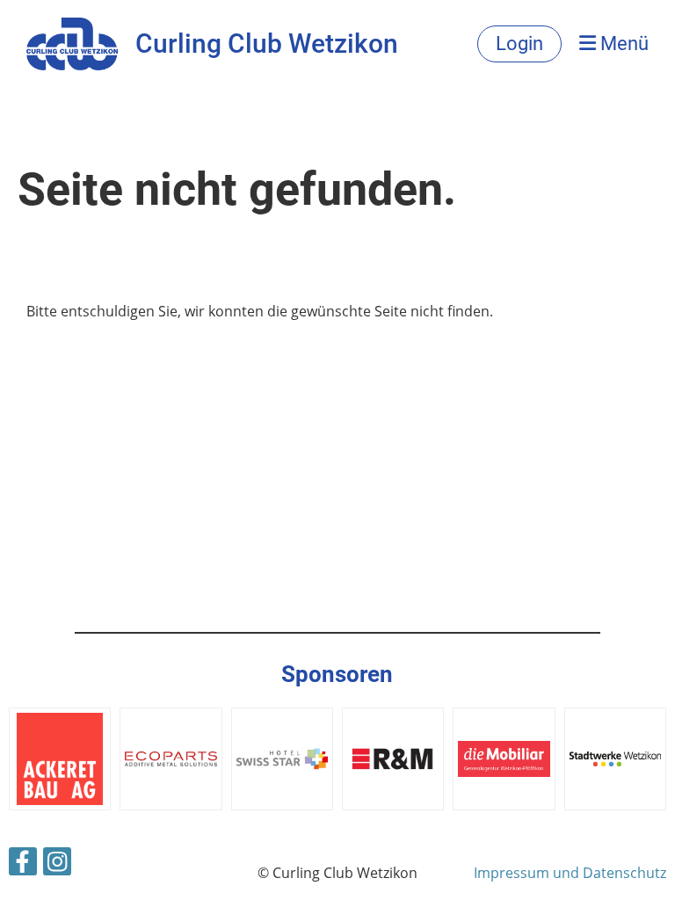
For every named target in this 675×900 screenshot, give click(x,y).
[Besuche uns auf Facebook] (23, 864)
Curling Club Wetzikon (266, 43)
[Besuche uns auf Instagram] (57, 864)
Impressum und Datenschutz (570, 872)
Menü (622, 43)
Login (519, 43)
